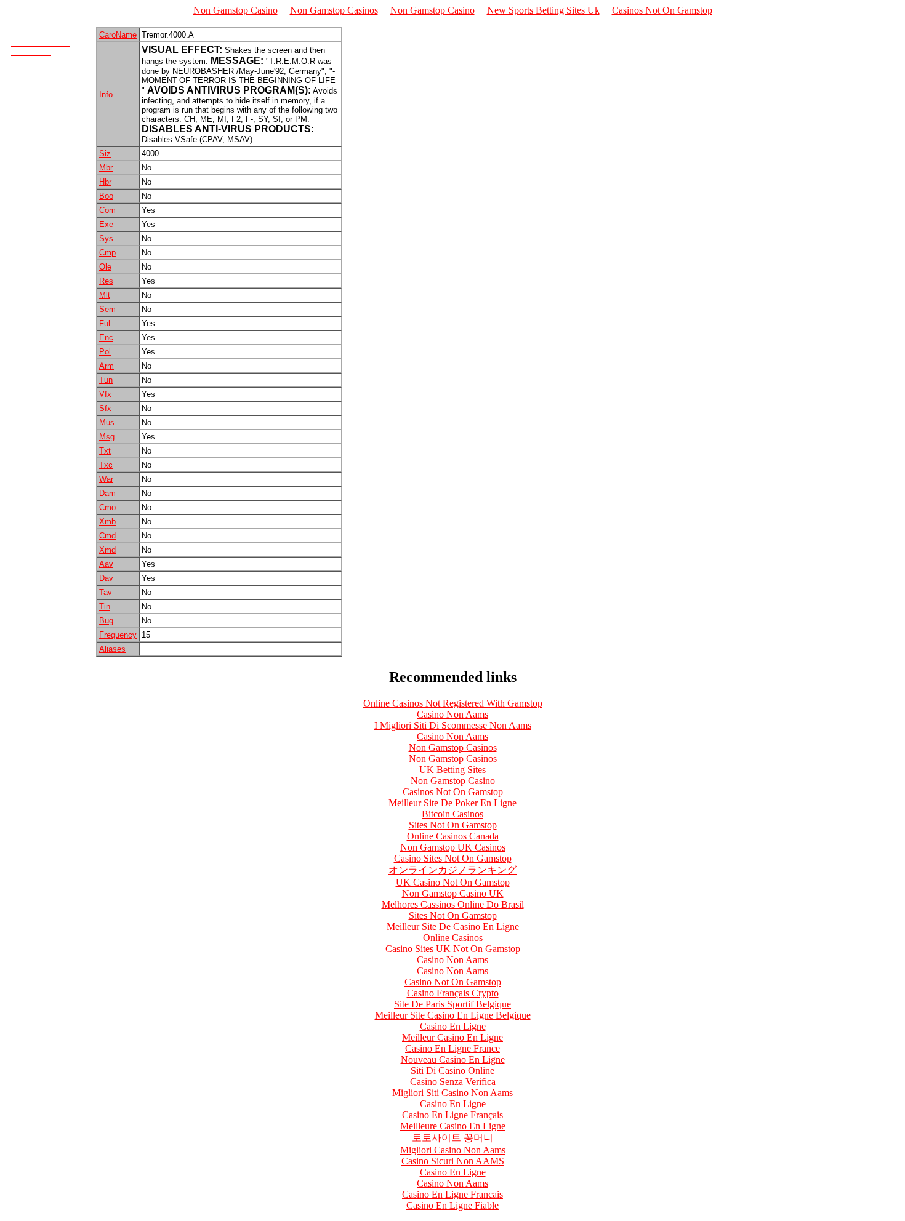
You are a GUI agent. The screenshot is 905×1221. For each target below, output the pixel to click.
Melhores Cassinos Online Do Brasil (453, 904)
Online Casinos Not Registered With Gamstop (452, 703)
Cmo (107, 507)
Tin (104, 606)
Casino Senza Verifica (453, 1081)
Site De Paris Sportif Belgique (452, 1004)
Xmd (107, 549)
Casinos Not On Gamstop (662, 10)
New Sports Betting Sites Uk (543, 10)
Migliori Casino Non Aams (452, 1150)
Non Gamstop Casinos (334, 10)
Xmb (107, 521)
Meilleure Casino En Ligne (452, 1126)
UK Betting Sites (452, 769)
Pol (105, 351)
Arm (106, 365)
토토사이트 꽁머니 (452, 1137)
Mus (107, 422)
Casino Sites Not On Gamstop (453, 858)
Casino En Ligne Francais (452, 1194)
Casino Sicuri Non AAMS (452, 1161)
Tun (106, 380)
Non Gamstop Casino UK (453, 893)
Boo (106, 196)
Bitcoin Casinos (452, 814)
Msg (107, 436)
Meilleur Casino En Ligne (452, 1037)
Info (106, 94)
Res (106, 281)
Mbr (106, 167)
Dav (106, 578)
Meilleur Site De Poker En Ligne (452, 803)
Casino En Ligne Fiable (452, 1205)
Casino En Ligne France (452, 1048)
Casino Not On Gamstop (452, 982)
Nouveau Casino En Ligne (453, 1059)
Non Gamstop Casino (235, 10)
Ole (105, 266)
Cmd (107, 535)
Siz (105, 153)
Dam (107, 493)
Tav (105, 592)
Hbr (105, 181)
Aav (106, 564)
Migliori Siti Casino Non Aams (452, 1092)
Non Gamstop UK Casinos (452, 847)
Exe (106, 224)
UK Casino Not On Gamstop (453, 882)
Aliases (112, 649)
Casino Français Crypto (453, 993)
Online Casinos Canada (453, 836)
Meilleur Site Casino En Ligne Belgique (453, 1015)
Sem (107, 309)
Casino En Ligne (453, 1026)
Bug (106, 620)
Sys (106, 238)
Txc (106, 465)
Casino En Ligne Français (452, 1115)
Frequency (118, 634)
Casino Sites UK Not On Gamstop (452, 948)
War (106, 479)
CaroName (118, 34)
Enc (106, 337)
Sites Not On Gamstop (453, 825)
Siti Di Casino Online (452, 1070)
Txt (105, 450)
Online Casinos (453, 937)
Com (107, 210)
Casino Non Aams (452, 714)
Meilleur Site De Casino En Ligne (453, 926)
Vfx (105, 394)
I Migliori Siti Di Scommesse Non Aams (452, 725)
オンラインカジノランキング (452, 870)
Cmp (107, 252)
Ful (104, 323)
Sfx (105, 408)
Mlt (104, 295)
